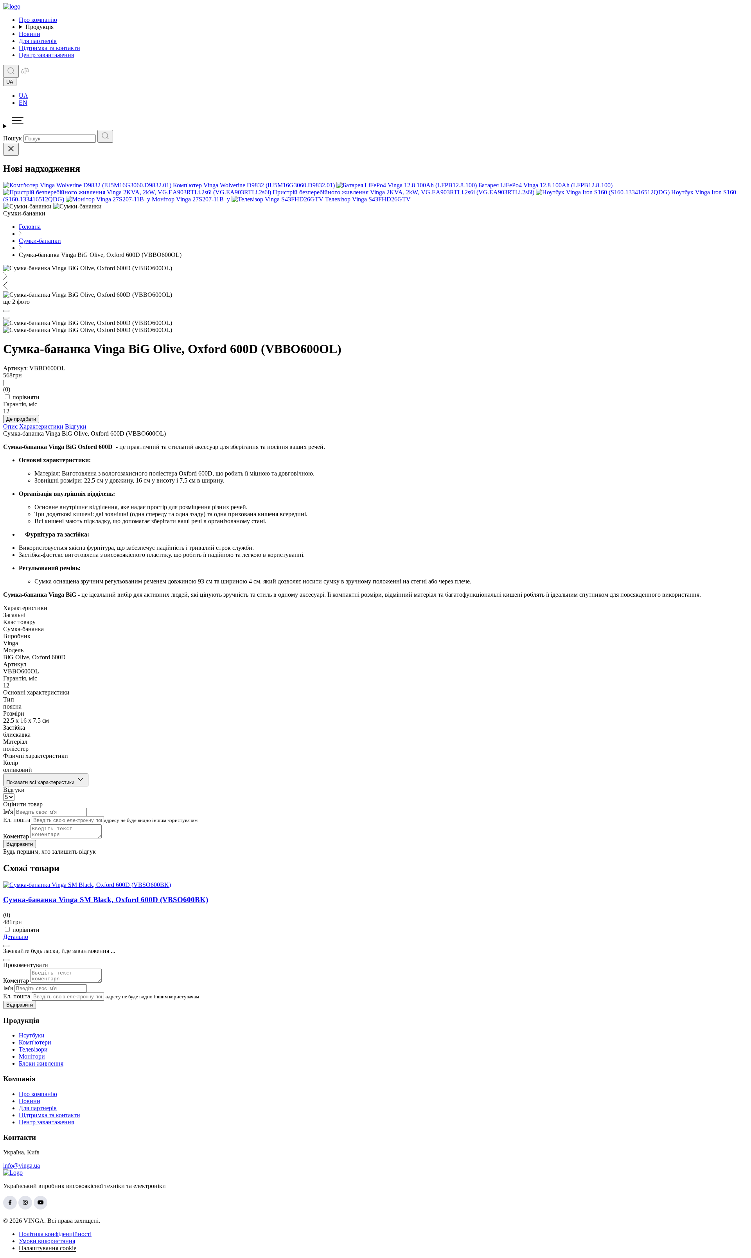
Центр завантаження (46, 55)
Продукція (39, 26)
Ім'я (8, 811)
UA (23, 95)
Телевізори (33, 1049)
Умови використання (47, 1241)
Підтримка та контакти (49, 48)
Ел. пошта (16, 820)
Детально (15, 936)
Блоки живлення (41, 1063)
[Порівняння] (25, 73)
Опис (10, 426)
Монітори (32, 1056)
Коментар (16, 836)
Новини (29, 34)
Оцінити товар (23, 804)
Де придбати (21, 419)
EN (23, 102)
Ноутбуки (32, 1035)
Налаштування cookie (47, 1248)
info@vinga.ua (21, 1165)
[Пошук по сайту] (11, 71)
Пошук (12, 138)
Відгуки (75, 426)
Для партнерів (38, 41)
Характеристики (41, 426)
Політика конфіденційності (55, 1234)
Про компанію (38, 19)
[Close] (11, 149)
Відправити (19, 844)
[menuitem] (383, 95)
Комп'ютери (35, 1042)
